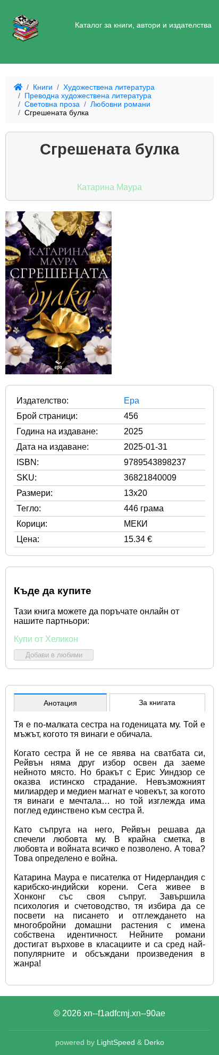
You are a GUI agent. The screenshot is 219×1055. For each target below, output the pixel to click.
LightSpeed (116, 1042)
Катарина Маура (109, 187)
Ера (131, 400)
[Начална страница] (26, 25)
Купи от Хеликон (46, 639)
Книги (43, 87)
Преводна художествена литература (87, 95)
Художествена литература (109, 87)
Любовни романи (120, 104)
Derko (154, 1042)
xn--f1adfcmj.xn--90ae (124, 1013)
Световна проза (52, 104)
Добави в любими (54, 655)
